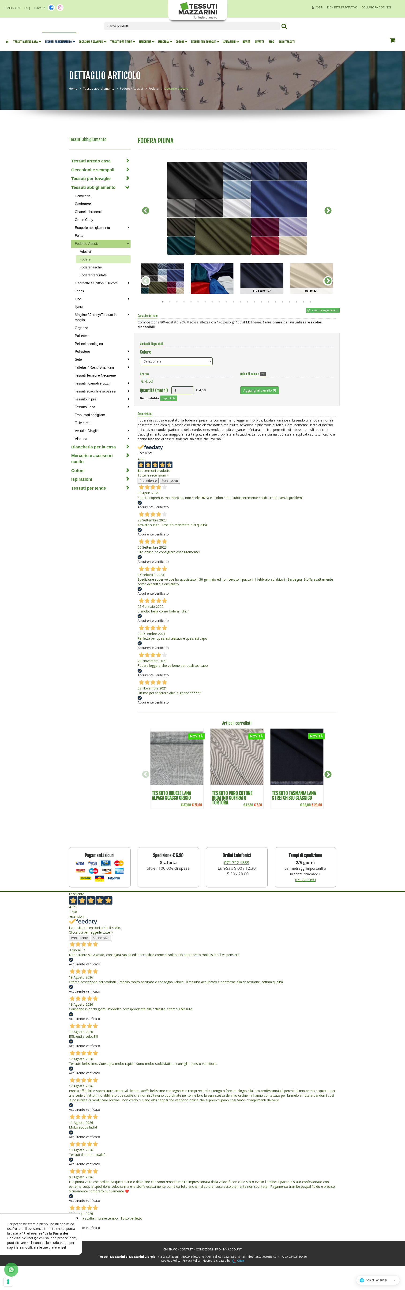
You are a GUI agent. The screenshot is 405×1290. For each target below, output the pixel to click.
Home (73, 88)
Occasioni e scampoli (91, 42)
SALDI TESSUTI (287, 42)
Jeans (79, 291)
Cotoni (180, 42)
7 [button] (205, 302)
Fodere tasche (91, 267)
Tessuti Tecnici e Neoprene (95, 375)
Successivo (169, 480)
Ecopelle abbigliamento (92, 228)
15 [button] (261, 302)
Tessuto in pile (85, 399)
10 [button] (226, 302)
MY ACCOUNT (232, 1249)
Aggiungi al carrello (258, 390)
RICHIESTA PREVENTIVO (342, 7)
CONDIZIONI (204, 1249)
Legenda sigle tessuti (324, 310)
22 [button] (310, 302)
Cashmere (83, 204)
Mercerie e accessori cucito (92, 458)
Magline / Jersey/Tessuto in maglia (95, 317)
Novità (246, 42)
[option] (237, 208)
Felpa (79, 236)
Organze (81, 328)
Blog (271, 42)
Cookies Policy (170, 1261)
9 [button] (219, 302)
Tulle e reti (82, 423)
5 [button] (191, 302)
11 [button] (233, 302)
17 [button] (275, 302)
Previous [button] (145, 210)
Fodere (154, 88)
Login (318, 7)
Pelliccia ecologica (89, 344)
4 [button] (184, 302)
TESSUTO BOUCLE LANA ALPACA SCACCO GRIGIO (171, 795)
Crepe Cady (84, 220)
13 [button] (247, 302)
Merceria (163, 42)
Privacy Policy (191, 1261)
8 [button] (212, 302)
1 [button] (163, 302)
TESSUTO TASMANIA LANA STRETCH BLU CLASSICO (294, 795)
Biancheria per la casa (93, 447)
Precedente (148, 480)
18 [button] (282, 302)
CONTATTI (187, 1249)
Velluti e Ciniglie (86, 431)
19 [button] (289, 302)
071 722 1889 (236, 862)
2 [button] (170, 302)
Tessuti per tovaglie (203, 42)
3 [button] (177, 302)
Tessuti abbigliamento (58, 42)
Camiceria (82, 196)
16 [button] (268, 302)
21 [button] (303, 302)
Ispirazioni (229, 42)
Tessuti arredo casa (25, 42)
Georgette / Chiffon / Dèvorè (96, 283)
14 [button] (254, 302)
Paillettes (82, 336)
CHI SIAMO (170, 1249)
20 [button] (296, 302)
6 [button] (198, 302)
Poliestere (82, 351)
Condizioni (12, 8)
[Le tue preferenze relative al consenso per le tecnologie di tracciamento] (8, 1281)
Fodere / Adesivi (131, 88)
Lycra (79, 307)
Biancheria (145, 42)
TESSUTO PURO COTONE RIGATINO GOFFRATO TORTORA (232, 798)
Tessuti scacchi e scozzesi (95, 391)
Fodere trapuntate (93, 275)
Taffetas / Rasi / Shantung (94, 367)
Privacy (39, 8)
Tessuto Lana (85, 407)
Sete (78, 359)
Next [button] (328, 210)
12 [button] (240, 302)
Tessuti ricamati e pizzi (92, 383)
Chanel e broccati (88, 212)
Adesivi (85, 251)
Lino (78, 299)
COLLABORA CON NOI (376, 7)
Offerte (259, 42)
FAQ (27, 8)
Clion (240, 1260)
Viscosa (81, 439)
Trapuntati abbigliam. (90, 415)
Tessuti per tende (121, 42)
